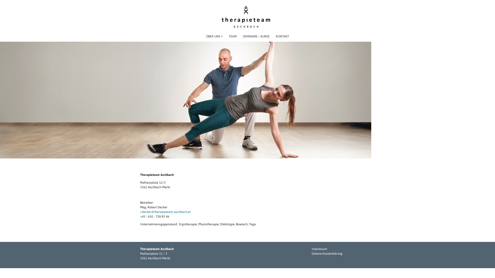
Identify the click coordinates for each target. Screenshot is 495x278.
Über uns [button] (213, 36)
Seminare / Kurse (256, 36)
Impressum (319, 249)
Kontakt (282, 36)
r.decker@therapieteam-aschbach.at (165, 212)
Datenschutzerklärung (327, 253)
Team (233, 36)
